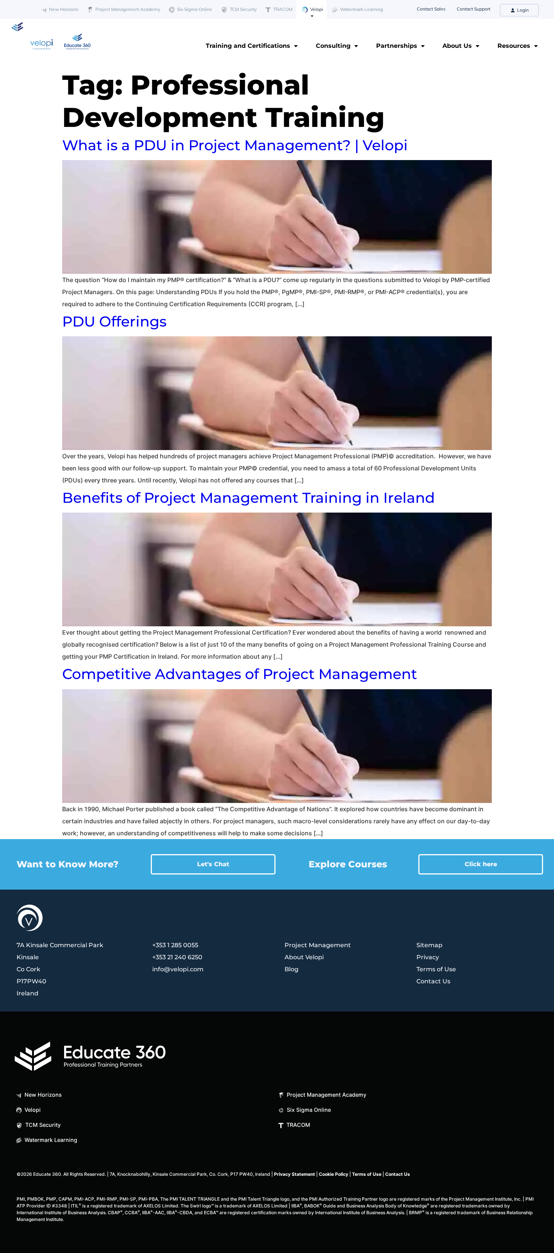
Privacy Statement (294, 1174)
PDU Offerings (114, 321)
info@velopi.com (178, 969)
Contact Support (473, 9)
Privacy (427, 957)
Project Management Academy (127, 9)
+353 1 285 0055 (175, 945)
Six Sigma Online (194, 9)
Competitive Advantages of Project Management (239, 674)
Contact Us (433, 981)
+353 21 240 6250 (177, 957)
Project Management (318, 945)
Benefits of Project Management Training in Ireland (248, 498)
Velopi (316, 9)
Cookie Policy (333, 1174)
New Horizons (63, 9)
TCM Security (243, 9)
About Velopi (304, 957)
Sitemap (429, 945)
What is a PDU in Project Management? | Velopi (235, 145)
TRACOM (282, 9)
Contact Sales (431, 9)
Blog (291, 969)
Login (522, 10)
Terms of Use (436, 969)
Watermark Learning (361, 9)
